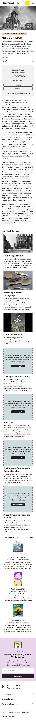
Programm (18, 85)
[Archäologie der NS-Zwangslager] (18, 290)
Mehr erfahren (25, 665)
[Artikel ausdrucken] (33, 61)
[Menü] (32, 3)
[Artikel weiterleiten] (6, 61)
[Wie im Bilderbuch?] (18, 329)
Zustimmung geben (18, 366)
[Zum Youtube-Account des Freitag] (13, 716)
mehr (31, 537)
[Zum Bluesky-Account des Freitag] (6, 716)
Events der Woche (10, 537)
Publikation (18, 88)
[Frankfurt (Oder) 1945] (18, 251)
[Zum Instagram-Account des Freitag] (10, 716)
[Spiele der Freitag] (18, 3)
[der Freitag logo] (9, 3)
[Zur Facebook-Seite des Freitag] (3, 716)
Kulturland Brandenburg (23, 93)
